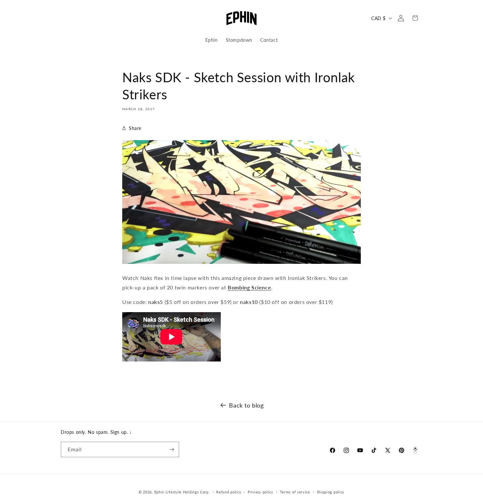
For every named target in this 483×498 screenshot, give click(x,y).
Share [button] (135, 128)
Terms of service (295, 492)
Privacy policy (260, 492)
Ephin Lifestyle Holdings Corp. (182, 492)
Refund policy (228, 492)
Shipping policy (331, 492)
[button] (68, 18)
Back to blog (246, 405)
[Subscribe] (171, 449)
